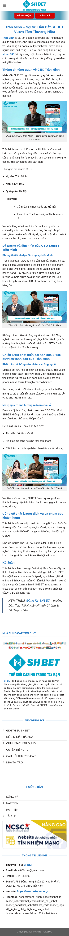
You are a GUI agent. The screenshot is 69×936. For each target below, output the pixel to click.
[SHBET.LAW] (34, 5)
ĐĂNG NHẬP (24, 15)
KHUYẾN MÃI (10, 774)
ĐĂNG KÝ (45, 15)
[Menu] (4, 5)
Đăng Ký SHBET (38, 600)
